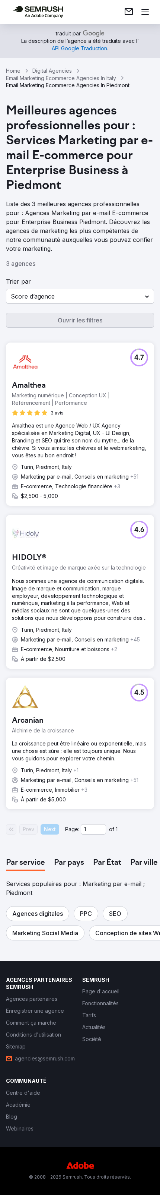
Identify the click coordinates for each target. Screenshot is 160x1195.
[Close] (147, 517)
